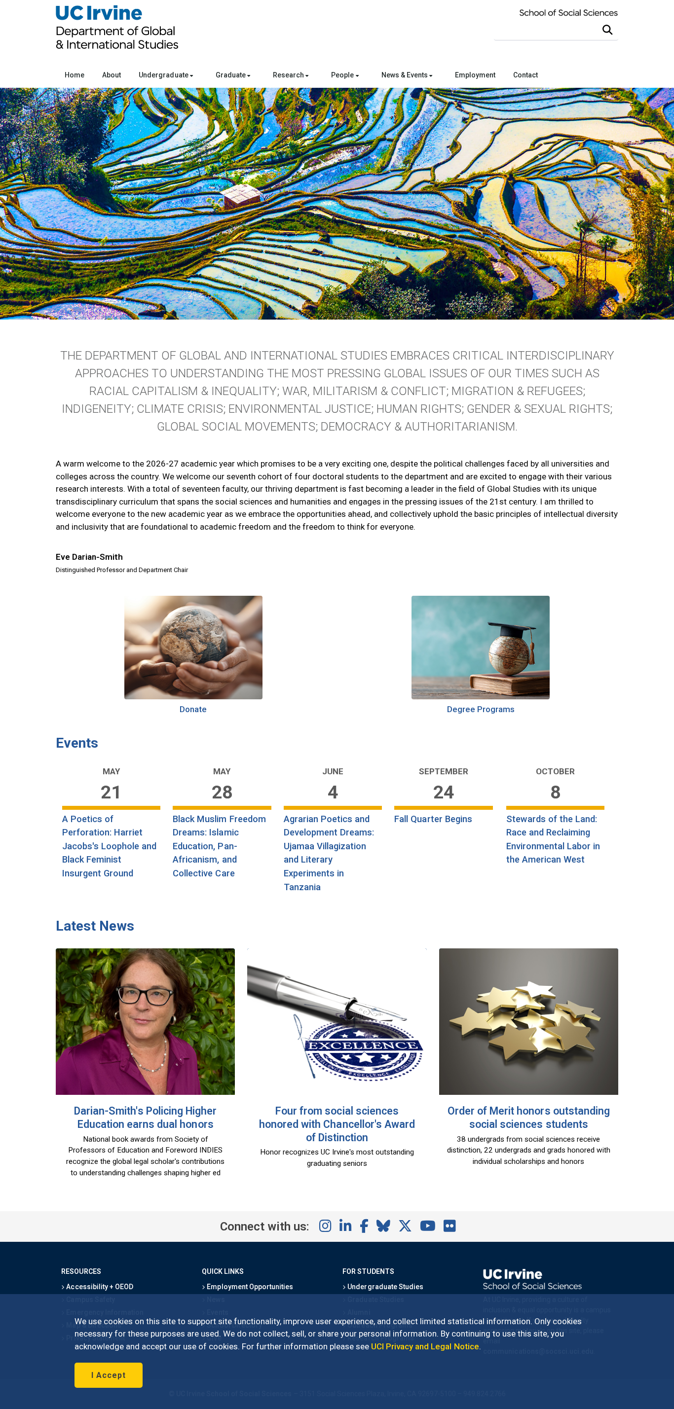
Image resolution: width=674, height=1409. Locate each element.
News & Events (405, 75)
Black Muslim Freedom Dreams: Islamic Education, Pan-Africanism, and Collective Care (219, 846)
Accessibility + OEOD (99, 1287)
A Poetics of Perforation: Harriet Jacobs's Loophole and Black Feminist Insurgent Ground (109, 846)
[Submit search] (607, 30)
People (343, 75)
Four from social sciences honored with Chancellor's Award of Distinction (337, 1124)
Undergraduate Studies (384, 1287)
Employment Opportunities (249, 1287)
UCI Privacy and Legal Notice (425, 1346)
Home (74, 75)
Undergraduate (164, 75)
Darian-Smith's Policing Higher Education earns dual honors (145, 1117)
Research (289, 75)
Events (77, 743)
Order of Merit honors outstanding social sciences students (529, 1117)
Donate (193, 709)
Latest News (95, 926)
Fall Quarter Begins (433, 819)
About (111, 75)
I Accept (108, 1375)
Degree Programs (481, 709)
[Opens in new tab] (193, 696)
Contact (525, 75)
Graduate (231, 75)
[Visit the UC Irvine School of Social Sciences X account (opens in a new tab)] (405, 1226)
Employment (475, 75)
